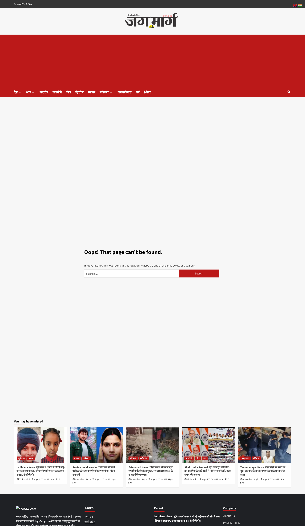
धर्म (137, 92)
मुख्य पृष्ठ (89, 516)
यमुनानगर (245, 458)
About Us (229, 515)
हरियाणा (86, 458)
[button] (289, 92)
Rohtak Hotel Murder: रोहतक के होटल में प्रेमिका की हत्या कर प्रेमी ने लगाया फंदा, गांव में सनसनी (94, 471)
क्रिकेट (79, 92)
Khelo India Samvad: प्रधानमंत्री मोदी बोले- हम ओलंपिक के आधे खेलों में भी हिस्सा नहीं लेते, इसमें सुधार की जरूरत (207, 471)
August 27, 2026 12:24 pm (274, 479)
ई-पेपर (147, 92)
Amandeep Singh (83, 479)
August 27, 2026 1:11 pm (105, 479)
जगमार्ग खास (124, 92)
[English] (295, 5)
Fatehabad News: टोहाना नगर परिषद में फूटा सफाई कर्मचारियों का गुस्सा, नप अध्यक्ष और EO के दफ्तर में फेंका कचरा (150, 471)
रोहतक (76, 458)
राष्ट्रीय (44, 92)
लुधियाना (21, 458)
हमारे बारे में (90, 522)
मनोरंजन (104, 92)
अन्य (28, 92)
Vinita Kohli (24, 479)
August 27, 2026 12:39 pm (213, 479)
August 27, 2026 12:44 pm (162, 479)
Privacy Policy (231, 522)
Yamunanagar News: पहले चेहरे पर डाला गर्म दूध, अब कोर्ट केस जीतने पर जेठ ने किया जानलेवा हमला (262, 471)
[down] (20, 92)
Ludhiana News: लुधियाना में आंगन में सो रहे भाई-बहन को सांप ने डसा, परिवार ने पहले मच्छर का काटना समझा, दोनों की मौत (41, 471)
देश (16, 92)
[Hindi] (300, 5)
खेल (68, 92)
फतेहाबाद (143, 458)
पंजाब (31, 458)
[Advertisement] (152, 61)
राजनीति (57, 92)
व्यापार (91, 92)
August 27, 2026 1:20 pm (44, 479)
